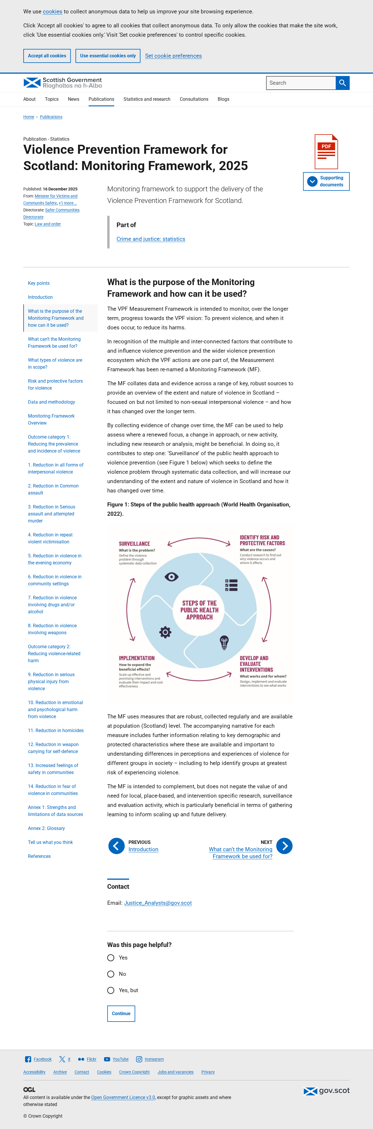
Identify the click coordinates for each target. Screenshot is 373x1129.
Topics (52, 99)
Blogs (223, 99)
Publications (101, 99)
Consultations (194, 99)
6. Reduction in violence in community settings (55, 580)
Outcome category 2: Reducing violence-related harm (54, 653)
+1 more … (68, 203)
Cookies (104, 1072)
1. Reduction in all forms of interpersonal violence (56, 468)
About (29, 99)
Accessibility (34, 1072)
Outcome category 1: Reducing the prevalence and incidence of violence (54, 444)
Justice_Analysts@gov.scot (158, 903)
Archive (60, 1072)
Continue (121, 1013)
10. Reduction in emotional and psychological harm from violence (55, 709)
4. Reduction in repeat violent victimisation (50, 538)
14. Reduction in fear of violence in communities (53, 790)
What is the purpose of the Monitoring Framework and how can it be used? (56, 318)
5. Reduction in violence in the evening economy (55, 559)
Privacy (208, 1072)
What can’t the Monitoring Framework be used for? (54, 342)
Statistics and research (147, 99)
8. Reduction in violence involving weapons (52, 629)
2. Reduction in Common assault (53, 489)
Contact (82, 1072)
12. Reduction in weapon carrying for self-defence (53, 748)
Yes (123, 957)
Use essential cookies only (108, 56)
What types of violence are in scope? (55, 363)
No (122, 974)
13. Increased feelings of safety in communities (53, 769)
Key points (39, 283)
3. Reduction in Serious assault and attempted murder (51, 514)
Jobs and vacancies (175, 1072)
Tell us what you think (50, 842)
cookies (52, 11)
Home (28, 116)
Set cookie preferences (173, 55)
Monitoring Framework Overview (51, 419)
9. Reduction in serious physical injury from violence (51, 681)
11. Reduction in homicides (56, 730)
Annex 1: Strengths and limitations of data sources (55, 811)
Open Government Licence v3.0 (123, 1097)
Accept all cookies (47, 56)
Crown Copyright (134, 1072)
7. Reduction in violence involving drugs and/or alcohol (52, 604)
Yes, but (128, 990)
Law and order (48, 224)
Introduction (40, 297)
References (39, 856)
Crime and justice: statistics (151, 239)
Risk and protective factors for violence (55, 384)
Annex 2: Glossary (46, 828)
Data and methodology (51, 402)
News (73, 99)
